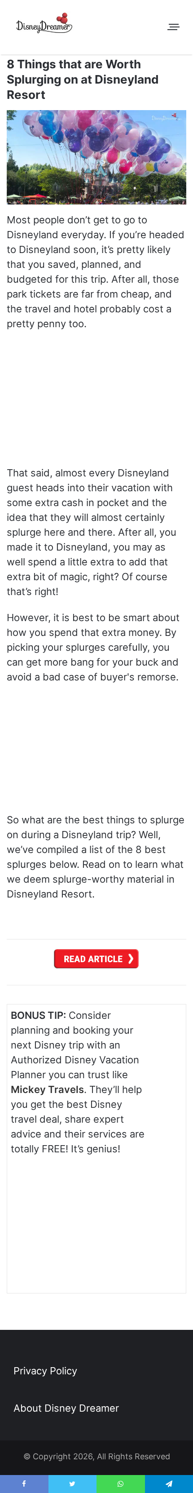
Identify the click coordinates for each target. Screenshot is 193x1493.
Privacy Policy (45, 1371)
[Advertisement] (115, 1222)
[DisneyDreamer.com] (44, 24)
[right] (96, 961)
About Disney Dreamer (66, 1408)
